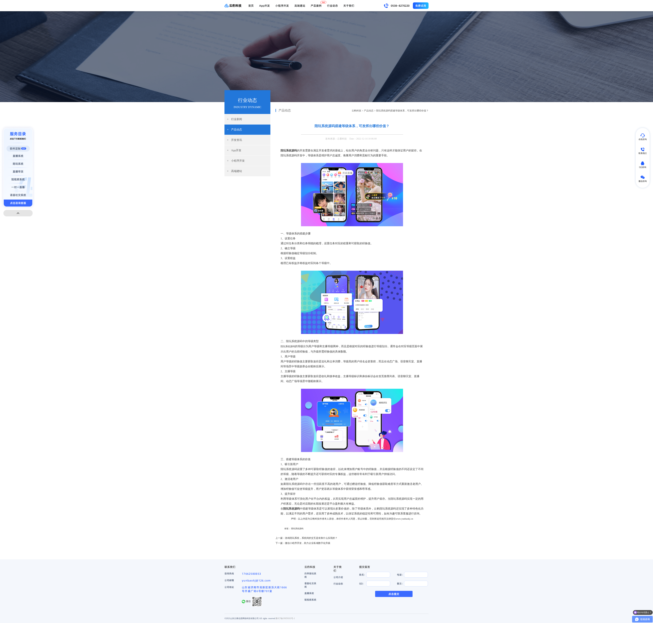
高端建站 (299, 5)
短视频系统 (310, 599)
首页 (251, 5)
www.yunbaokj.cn (404, 519)
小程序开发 (282, 5)
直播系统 (309, 593)
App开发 (264, 5)
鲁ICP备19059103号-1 (285, 618)
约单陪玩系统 (310, 575)
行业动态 (332, 5)
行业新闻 (234, 119)
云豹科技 (356, 110)
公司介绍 (338, 577)
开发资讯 (234, 139)
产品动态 (234, 129)
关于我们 (348, 5)
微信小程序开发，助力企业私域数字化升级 (307, 543)
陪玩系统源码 (288, 346)
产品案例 (316, 5)
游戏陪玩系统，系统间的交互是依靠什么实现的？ (311, 538)
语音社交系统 (310, 585)
